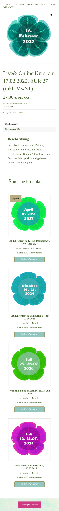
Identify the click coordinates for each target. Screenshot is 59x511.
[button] (51, 15)
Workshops (12, 4)
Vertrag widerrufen (29, 505)
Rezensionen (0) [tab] (12, 129)
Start (5, 4)
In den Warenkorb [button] (29, 259)
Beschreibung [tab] (11, 124)
